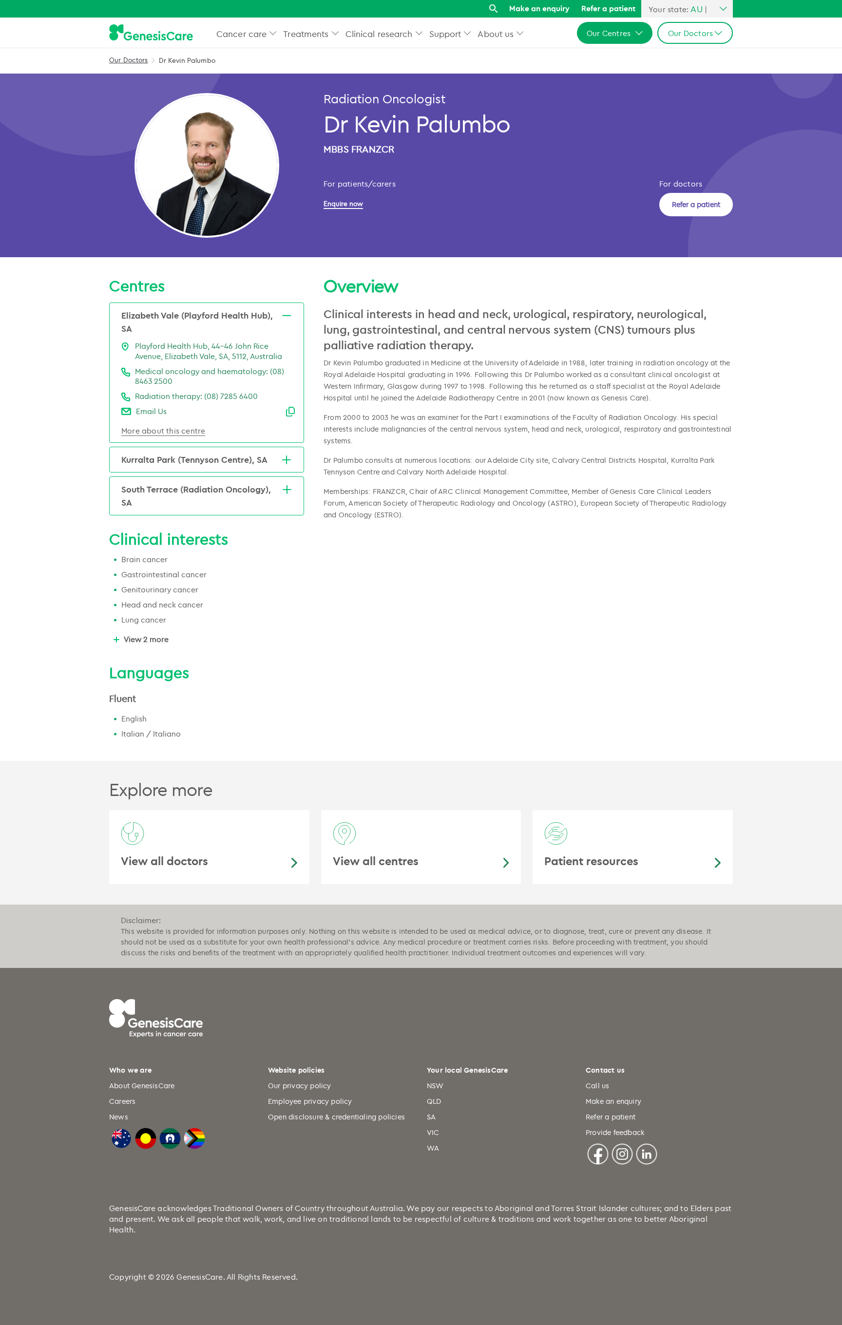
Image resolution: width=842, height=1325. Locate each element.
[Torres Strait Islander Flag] (170, 1137)
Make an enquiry (539, 8)
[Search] (493, 9)
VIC (433, 1132)
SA (431, 1116)
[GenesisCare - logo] (151, 32)
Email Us (151, 411)
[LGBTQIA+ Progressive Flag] (194, 1137)
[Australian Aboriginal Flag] (146, 1137)
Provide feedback (615, 1132)
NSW (435, 1085)
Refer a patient (608, 8)
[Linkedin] (646, 1152)
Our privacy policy (299, 1085)
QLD (434, 1101)
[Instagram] (622, 1152)
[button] (273, 33)
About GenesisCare (141, 1085)
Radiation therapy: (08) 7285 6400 (196, 396)
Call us (597, 1085)
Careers (122, 1101)
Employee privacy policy (310, 1101)
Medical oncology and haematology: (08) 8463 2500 (209, 376)
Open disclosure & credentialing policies (336, 1116)
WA (433, 1148)
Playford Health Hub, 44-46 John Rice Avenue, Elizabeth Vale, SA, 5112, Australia (208, 351)
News (118, 1116)
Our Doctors (128, 60)
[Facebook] (598, 1152)
